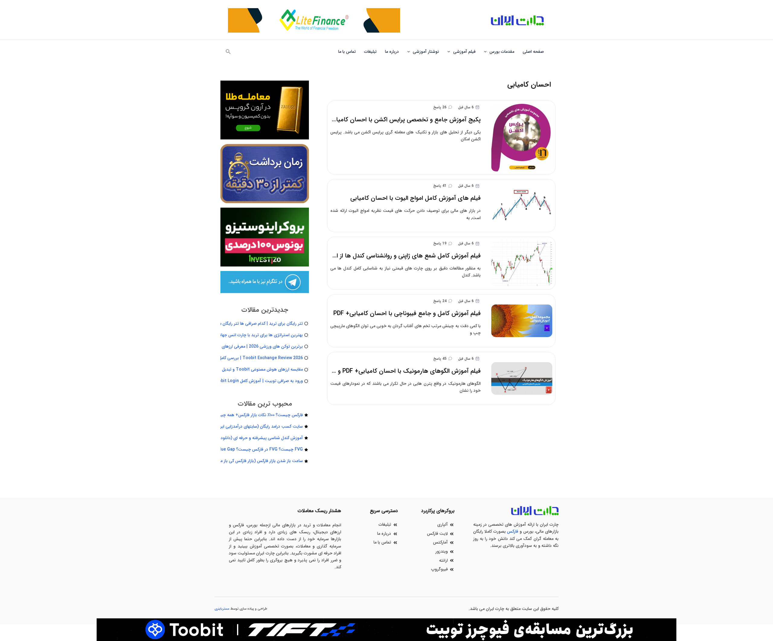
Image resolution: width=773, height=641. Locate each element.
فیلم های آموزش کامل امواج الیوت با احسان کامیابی (415, 198)
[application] (486, 51)
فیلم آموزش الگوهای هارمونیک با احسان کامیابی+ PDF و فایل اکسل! (395, 371)
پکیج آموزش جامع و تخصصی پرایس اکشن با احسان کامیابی (405, 119)
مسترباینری (221, 608)
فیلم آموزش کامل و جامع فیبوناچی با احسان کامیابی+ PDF (407, 313)
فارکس (512, 531)
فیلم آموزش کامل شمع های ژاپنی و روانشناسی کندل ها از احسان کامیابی (391, 255)
